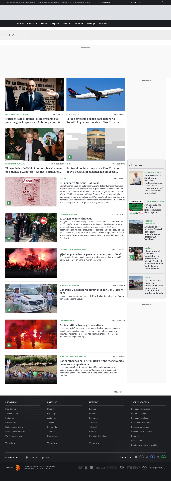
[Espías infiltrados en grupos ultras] (31, 334)
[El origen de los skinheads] (31, 227)
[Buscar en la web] (162, 2)
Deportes (79, 23)
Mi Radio (133, 2)
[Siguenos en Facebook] (152, 457)
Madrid (50, 409)
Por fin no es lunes (13, 436)
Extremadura (53, 427)
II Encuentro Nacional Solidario (79, 183)
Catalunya (51, 413)
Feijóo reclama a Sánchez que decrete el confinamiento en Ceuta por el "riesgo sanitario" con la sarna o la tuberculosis (153, 184)
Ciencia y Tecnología (98, 436)
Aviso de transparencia (141, 422)
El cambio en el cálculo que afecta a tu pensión (52, 2)
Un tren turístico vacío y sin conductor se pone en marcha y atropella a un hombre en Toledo (153, 286)
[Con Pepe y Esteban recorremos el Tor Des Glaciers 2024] (31, 298)
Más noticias (105, 23)
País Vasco (52, 436)
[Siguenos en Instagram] (147, 457)
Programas (32, 23)
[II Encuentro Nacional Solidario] (31, 191)
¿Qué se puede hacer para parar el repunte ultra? (90, 254)
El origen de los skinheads (76, 218)
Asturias (51, 431)
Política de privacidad (140, 409)
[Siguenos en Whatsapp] (163, 457)
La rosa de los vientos (15, 431)
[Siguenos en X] (158, 457)
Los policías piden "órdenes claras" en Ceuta (21, 2)
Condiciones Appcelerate (142, 431)
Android (33, 457)
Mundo (92, 413)
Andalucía (51, 418)
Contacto (135, 436)
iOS (47, 457)
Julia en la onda (12, 413)
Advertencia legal (138, 413)
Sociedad (93, 422)
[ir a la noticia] (136, 178)
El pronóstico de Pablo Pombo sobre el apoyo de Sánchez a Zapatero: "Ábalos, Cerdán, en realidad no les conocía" (33, 172)
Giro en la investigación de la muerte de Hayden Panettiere (88, 2)
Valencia (51, 422)
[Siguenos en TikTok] (141, 457)
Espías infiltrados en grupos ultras (81, 325)
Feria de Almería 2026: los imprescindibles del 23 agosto (152, 208)
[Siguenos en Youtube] (136, 457)
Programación (106, 2)
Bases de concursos (140, 427)
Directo (20, 23)
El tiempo (91, 23)
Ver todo (9, 443)
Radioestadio (11, 422)
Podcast (44, 23)
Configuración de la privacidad (144, 445)
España (55, 23)
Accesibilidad (137, 440)
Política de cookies (139, 418)
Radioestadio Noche (14, 427)
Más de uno (10, 409)
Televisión (93, 427)
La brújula (9, 418)
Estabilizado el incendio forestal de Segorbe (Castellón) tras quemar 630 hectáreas (153, 233)
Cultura (92, 431)
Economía (66, 23)
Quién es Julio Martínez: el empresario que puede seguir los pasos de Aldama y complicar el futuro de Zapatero (34, 122)
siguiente (118, 392)
